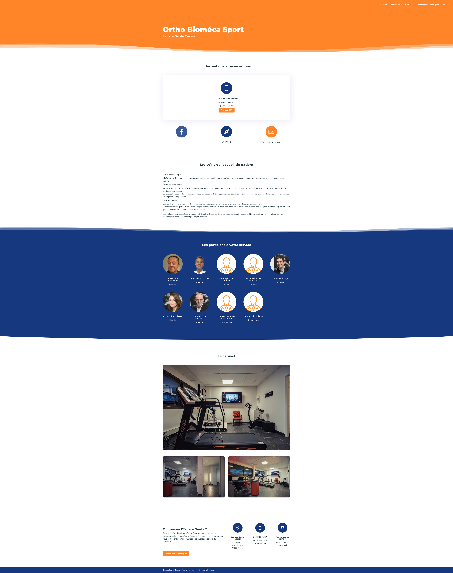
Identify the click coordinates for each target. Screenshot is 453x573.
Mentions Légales (206, 570)
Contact (445, 5)
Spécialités (395, 5)
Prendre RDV (226, 110)
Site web (226, 142)
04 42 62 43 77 (260, 537)
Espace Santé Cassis (237, 538)
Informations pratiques (428, 5)
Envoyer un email (271, 142)
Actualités (410, 5)
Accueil (383, 5)
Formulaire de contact (282, 538)
